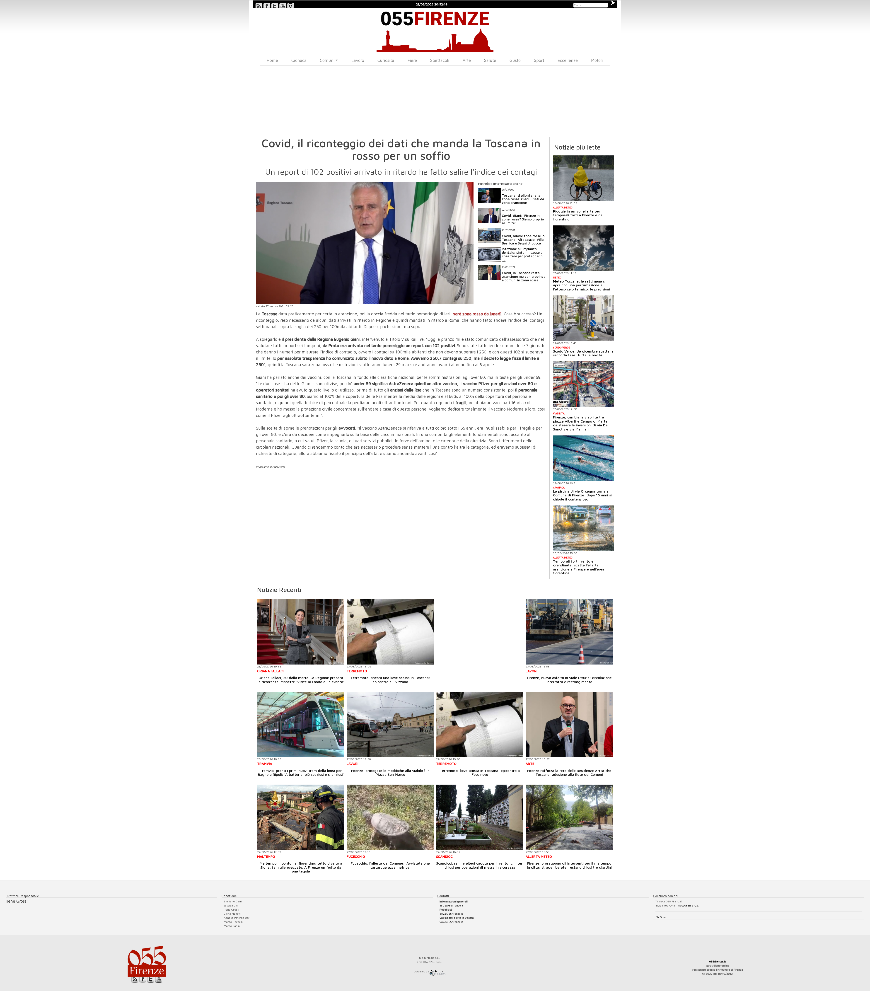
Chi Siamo (661, 917)
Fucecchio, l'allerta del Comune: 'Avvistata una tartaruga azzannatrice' (390, 865)
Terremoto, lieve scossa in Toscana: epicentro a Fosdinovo (480, 773)
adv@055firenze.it (451, 913)
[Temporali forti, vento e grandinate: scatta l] (583, 528)
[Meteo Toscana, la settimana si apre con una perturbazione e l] (583, 248)
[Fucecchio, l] (390, 817)
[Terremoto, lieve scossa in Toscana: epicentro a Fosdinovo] (479, 724)
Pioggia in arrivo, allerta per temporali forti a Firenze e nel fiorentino (578, 215)
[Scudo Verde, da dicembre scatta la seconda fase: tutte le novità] (583, 318)
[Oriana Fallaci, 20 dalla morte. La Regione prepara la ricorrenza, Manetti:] (300, 632)
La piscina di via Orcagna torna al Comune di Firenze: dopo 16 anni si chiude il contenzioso (582, 495)
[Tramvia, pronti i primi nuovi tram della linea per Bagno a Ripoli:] (300, 724)
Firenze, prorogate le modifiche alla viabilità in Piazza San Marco (390, 773)
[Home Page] (435, 30)
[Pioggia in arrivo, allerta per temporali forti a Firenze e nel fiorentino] (583, 178)
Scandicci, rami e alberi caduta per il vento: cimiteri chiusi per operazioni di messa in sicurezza (479, 865)
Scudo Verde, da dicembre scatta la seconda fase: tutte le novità (583, 353)
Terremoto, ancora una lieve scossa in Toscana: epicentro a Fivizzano (390, 680)
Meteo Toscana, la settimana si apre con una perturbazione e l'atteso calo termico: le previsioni (581, 285)
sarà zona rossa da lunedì (477, 313)
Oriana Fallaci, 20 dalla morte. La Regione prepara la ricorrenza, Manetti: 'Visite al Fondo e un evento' (301, 680)
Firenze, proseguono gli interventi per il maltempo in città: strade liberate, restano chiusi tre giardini (569, 865)
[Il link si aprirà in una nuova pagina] (437, 971)
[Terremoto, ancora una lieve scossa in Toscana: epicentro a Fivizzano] (390, 632)
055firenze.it (717, 961)
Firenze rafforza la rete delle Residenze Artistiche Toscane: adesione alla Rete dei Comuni (569, 773)
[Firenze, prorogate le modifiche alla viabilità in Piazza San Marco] (390, 724)
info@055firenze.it (451, 905)
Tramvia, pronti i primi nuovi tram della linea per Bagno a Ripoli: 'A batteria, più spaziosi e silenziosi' (301, 773)
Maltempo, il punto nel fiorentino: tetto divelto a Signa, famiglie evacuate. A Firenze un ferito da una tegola (301, 867)
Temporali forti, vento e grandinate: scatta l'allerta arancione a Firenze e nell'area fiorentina (578, 567)
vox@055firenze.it (451, 921)
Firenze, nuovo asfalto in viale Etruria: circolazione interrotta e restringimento (569, 680)
